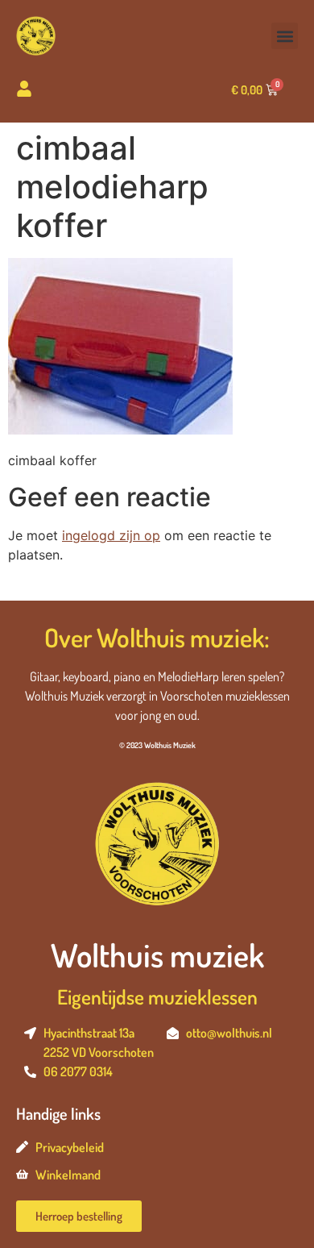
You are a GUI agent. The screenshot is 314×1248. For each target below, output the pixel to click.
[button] (284, 36)
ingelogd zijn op (111, 535)
